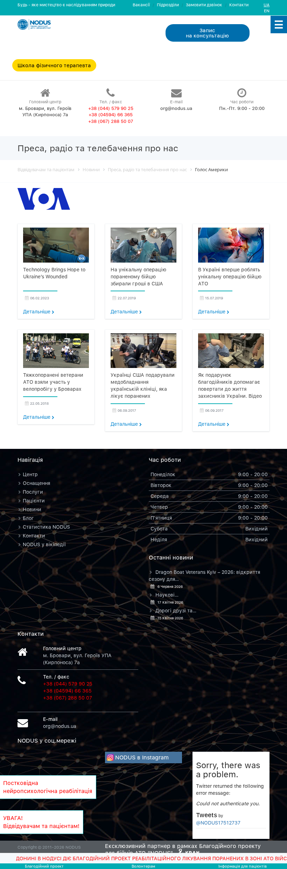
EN (267, 10)
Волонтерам (143, 866)
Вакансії (141, 4)
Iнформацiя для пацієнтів (242, 866)
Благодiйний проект (44, 866)
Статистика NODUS (46, 527)
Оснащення (36, 483)
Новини (32, 509)
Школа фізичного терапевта (54, 65)
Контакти (238, 4)
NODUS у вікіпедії (44, 544)
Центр (30, 474)
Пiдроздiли (168, 4)
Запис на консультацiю (207, 33)
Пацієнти (34, 500)
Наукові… (166, 595)
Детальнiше (37, 311)
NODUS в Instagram (142, 757)
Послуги (33, 492)
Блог (28, 518)
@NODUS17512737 (218, 823)
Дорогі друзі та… (175, 610)
